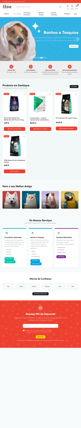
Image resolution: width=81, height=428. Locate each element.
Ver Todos (74, 86)
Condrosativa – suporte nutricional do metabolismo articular (39, 120)
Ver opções (16, 171)
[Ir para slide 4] (41, 57)
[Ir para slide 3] (39, 57)
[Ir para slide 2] (37, 57)
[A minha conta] (68, 6)
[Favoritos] (72, 6)
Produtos (6, 13)
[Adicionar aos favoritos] (24, 94)
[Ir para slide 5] (44, 57)
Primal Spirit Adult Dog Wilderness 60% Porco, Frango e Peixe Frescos (14, 120)
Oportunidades (17, 13)
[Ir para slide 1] (35, 57)
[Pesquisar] (60, 7)
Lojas (75, 13)
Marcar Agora (10, 261)
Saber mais (74, 46)
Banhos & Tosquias (41, 13)
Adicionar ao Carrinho (16, 129)
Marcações (67, 13)
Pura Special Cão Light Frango (66, 118)
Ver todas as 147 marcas (40, 293)
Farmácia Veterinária (54, 13)
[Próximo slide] (78, 39)
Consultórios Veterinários (26, 13)
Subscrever (40, 336)
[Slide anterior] (3, 39)
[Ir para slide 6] (45, 57)
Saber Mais (9, 258)
